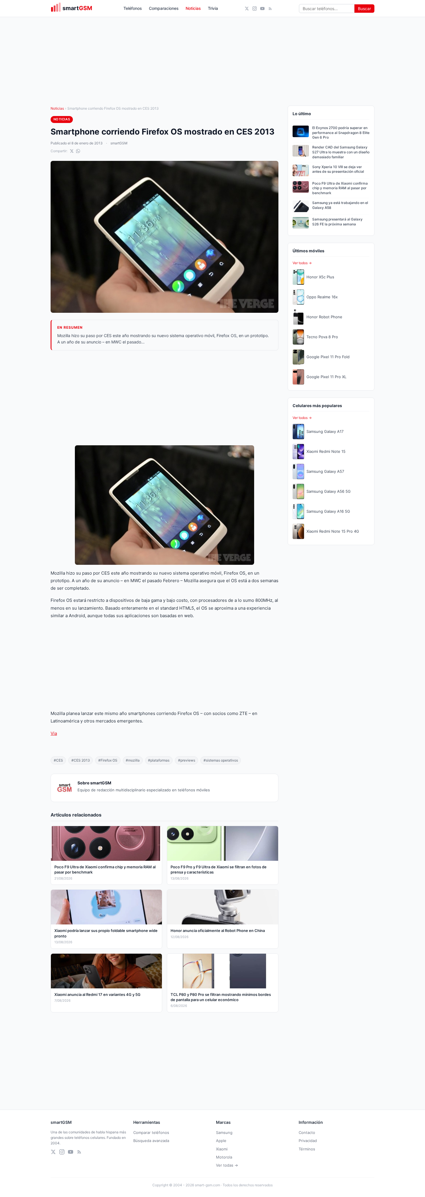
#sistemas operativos (221, 760)
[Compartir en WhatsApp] (78, 151)
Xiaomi (222, 1149)
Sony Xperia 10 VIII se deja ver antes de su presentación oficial (338, 169)
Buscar (364, 8)
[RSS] (270, 8)
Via (54, 733)
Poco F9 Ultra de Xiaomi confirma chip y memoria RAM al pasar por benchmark (340, 188)
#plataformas (158, 760)
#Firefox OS (107, 760)
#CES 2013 (80, 760)
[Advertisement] (164, 397)
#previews (186, 760)
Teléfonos (132, 8)
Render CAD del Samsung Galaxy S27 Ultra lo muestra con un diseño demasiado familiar (340, 152)
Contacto (307, 1132)
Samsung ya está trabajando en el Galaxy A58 (340, 205)
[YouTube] (262, 8)
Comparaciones (164, 8)
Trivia (213, 8)
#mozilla (133, 760)
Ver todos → (302, 263)
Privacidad (308, 1140)
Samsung (224, 1132)
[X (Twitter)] (247, 8)
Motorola (224, 1157)
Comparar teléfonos (151, 1132)
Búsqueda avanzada (151, 1140)
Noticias (193, 8)
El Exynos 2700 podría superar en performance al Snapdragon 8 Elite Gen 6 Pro (340, 133)
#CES (58, 760)
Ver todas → (227, 1165)
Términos (307, 1149)
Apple (221, 1140)
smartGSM (119, 143)
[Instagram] (254, 8)
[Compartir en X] (72, 151)
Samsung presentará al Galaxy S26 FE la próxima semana (337, 221)
